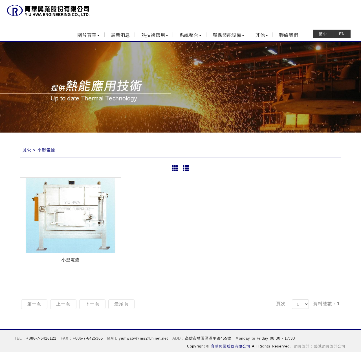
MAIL (112, 338)
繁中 (323, 34)
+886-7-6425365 (88, 338)
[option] (180, 87)
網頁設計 (302, 346)
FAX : (66, 338)
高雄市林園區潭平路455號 (208, 338)
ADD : (178, 338)
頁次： (283, 303)
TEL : (19, 338)
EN (342, 34)
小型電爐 (46, 150)
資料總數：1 (326, 303)
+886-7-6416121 (41, 338)
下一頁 (92, 304)
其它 (27, 150)
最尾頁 (121, 304)
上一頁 (63, 304)
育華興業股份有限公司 (48, 11)
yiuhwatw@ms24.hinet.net (143, 338)
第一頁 (34, 304)
